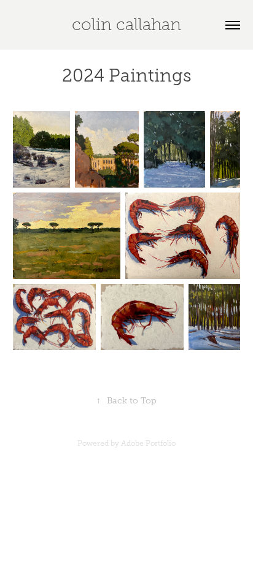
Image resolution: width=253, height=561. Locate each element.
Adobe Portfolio (148, 443)
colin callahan (126, 24)
